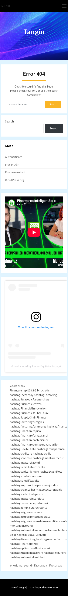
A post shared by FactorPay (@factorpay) (36, 366)
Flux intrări (12, 164)
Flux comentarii (15, 172)
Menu (5, 6)
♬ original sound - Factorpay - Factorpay (36, 565)
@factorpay (17, 386)
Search (9, 121)
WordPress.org (14, 180)
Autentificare (13, 157)
